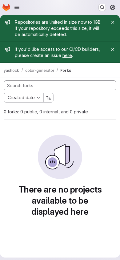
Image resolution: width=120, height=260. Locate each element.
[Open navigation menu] (17, 7)
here (67, 55)
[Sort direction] (49, 98)
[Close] (112, 22)
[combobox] (23, 98)
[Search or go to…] (102, 7)
